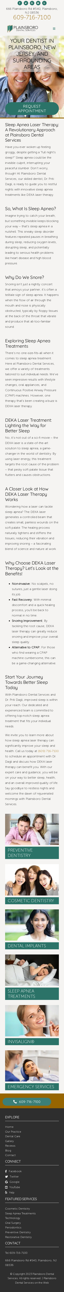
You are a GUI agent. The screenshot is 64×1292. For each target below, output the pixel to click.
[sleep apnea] (32, 956)
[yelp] (44, 3)
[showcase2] (32, 866)
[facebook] (20, 3)
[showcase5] (32, 1006)
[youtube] (38, 3)
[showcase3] (32, 911)
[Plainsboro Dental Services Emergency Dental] (32, 1052)
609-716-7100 (32, 17)
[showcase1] (32, 815)
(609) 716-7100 (48, 751)
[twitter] (26, 3)
